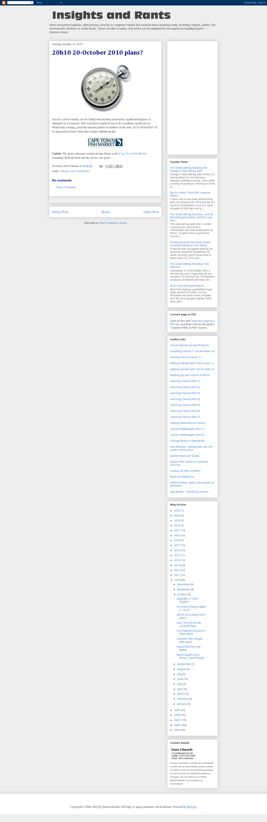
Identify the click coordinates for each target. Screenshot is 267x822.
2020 (177, 535)
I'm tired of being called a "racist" (191, 608)
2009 (177, 710)
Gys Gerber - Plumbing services (189, 491)
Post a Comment (66, 187)
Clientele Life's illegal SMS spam (189, 640)
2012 (177, 570)
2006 (177, 725)
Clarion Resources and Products (189, 345)
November (184, 589)
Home (106, 211)
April (180, 689)
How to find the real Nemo (189, 648)
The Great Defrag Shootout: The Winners (189, 265)
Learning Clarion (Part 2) (185, 387)
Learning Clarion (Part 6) (185, 411)
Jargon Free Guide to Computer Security (189, 463)
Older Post (151, 211)
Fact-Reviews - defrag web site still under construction (191, 448)
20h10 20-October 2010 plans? (191, 616)
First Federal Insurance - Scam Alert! (191, 632)
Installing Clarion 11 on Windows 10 (192, 351)
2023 (177, 520)
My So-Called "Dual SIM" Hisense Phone (190, 194)
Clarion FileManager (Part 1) (187, 429)
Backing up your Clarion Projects (190, 375)
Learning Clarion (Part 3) (185, 393)
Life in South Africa (80, 171)
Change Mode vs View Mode (187, 440)
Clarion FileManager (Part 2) (187, 434)
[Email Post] (100, 166)
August (182, 669)
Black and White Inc (182, 476)
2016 (177, 550)
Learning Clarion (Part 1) (185, 381)
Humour (64, 171)
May (180, 684)
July (179, 674)
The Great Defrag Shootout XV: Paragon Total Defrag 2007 (188, 169)
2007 (177, 720)
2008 (177, 715)
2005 (177, 730)
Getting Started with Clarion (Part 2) (192, 369)
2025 (177, 510)
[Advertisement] (192, 97)
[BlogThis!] (110, 166)
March (181, 694)
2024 (177, 515)
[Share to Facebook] (117, 166)
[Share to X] (114, 166)
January (182, 704)
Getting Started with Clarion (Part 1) (192, 363)
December (184, 584)
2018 (177, 540)
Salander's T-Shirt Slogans (187, 600)
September (184, 664)
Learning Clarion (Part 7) (185, 417)
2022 (177, 525)
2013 (177, 565)
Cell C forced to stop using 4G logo (189, 624)
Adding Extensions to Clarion (187, 423)
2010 (177, 580)
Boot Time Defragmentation (187, 285)
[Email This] (107, 166)
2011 (177, 575)
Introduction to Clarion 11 (186, 357)
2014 (177, 560)
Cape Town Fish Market (133, 153)
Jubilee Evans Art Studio (184, 455)
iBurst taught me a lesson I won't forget (190, 656)
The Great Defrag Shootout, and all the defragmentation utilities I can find (191, 217)
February (183, 698)
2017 (177, 545)
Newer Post (60, 211)
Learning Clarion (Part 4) (185, 399)
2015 (177, 555)
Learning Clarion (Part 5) (185, 405)
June (180, 679)
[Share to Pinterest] (121, 166)
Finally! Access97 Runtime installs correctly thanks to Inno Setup (190, 243)
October (182, 594)
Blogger (191, 807)
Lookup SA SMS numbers (185, 470)
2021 (177, 530)
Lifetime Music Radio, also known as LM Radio (192, 484)
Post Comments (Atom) (113, 223)
